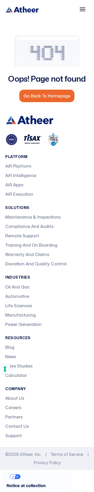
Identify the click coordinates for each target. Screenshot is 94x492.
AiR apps (14, 185)
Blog (9, 347)
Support (13, 435)
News (10, 356)
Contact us (17, 426)
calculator (16, 375)
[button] (82, 9)
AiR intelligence (20, 175)
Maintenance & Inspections (33, 217)
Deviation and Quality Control (36, 264)
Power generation (23, 324)
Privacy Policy (47, 462)
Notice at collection (26, 485)
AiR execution (19, 194)
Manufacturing (20, 315)
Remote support (22, 236)
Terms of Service (67, 454)
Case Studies (19, 366)
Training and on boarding (31, 245)
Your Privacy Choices (42, 476)
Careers (13, 407)
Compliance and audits (29, 226)
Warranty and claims (27, 254)
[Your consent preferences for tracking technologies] (5, 369)
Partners (14, 417)
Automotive (17, 296)
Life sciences (18, 306)
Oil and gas (17, 287)
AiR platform (18, 166)
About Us (14, 398)
